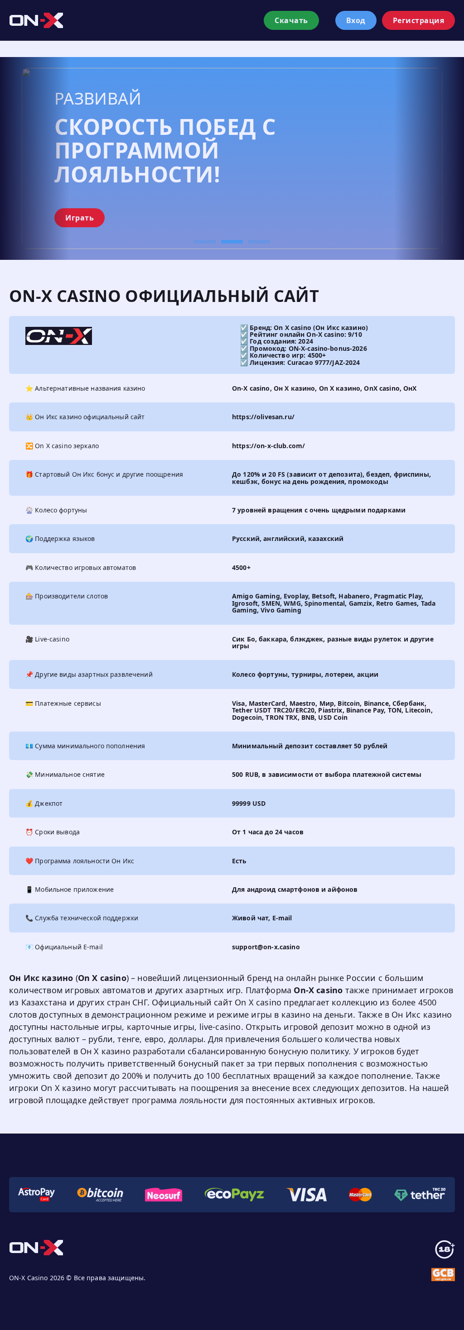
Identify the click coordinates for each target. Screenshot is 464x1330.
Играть (79, 218)
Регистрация (419, 20)
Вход (356, 20)
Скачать (291, 20)
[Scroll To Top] (455, 1312)
